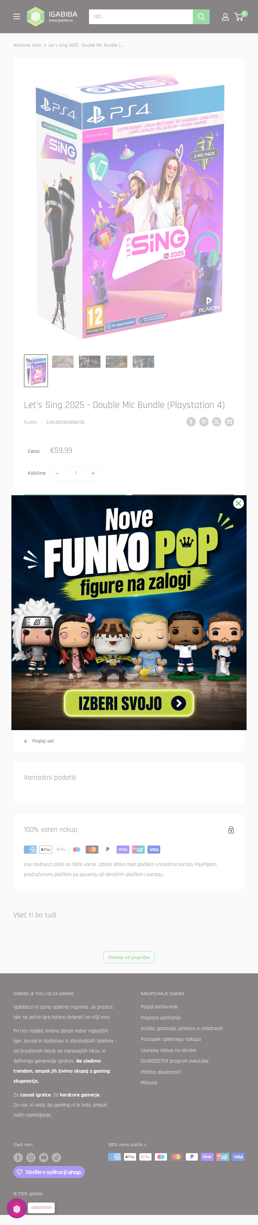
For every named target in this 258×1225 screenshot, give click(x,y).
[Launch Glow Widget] (17, 1208)
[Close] (238, 503)
